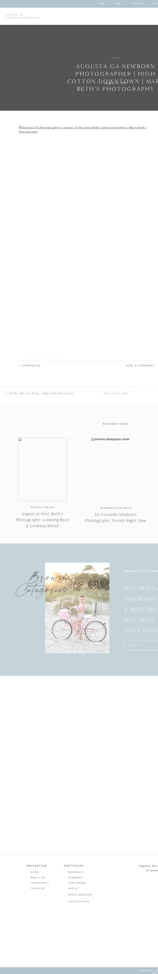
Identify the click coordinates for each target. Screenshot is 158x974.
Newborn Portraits (116, 508)
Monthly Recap (42, 507)
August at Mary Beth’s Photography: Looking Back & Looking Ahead (42, 519)
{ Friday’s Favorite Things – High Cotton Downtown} (40, 393)
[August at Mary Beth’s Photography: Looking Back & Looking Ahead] (42, 469)
